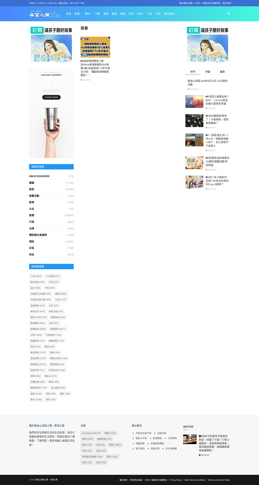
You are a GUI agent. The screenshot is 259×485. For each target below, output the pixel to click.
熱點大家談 (59, 358)
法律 (131, 13)
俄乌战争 (38, 282)
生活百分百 (57, 370)
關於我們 (227, 3)
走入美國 (58, 388)
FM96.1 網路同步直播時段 (208, 3)
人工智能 (53, 276)
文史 (149, 13)
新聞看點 (57, 329)
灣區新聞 (38, 358)
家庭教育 (38, 305)
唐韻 (60, 294)
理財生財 (38, 370)
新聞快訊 (38, 329)
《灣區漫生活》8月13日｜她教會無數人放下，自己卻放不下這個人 (217, 140)
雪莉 (51, 394)
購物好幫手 (39, 388)
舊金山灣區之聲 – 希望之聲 (46, 480)
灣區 (55, 352)
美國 (36, 376)
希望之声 (38, 311)
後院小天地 (39, 317)
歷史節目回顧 (186, 3)
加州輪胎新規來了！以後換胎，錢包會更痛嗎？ (217, 119)
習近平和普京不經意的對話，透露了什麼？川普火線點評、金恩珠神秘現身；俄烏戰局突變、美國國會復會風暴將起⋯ (214, 443)
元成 (54, 282)
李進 (36, 347)
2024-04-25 (86, 80)
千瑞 (50, 288)
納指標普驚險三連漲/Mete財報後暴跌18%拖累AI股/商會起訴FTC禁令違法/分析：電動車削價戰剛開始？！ (95, 68)
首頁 (68, 13)
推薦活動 (34, 195)
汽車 (97, 13)
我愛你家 (58, 317)
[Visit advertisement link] (51, 44)
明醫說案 (38, 341)
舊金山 (51, 376)
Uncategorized (39, 176)
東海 (50, 347)
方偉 (36, 335)
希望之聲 (56, 311)
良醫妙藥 (38, 382)
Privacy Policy (176, 480)
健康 (122, 13)
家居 (106, 13)
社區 (158, 13)
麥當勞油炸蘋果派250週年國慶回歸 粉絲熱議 (217, 161)
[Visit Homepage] (45, 14)
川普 (54, 305)
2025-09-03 (205, 455)
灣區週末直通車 (38, 234)
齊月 (51, 399)
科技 (139, 13)
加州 (36, 288)
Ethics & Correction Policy (219, 480)
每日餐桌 (38, 352)
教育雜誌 (38, 323)
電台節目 (169, 13)
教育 (114, 13)
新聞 (76, 13)
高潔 (36, 399)
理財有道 (57, 364)
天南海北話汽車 (41, 299)
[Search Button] (229, 13)
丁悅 (36, 276)
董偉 (54, 382)
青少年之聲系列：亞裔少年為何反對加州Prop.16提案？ (217, 181)
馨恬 (65, 394)
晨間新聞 (56, 341)
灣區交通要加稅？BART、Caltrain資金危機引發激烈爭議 (217, 100)
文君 (54, 323)
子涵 (60, 299)
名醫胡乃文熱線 (41, 294)
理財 (87, 13)
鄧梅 (36, 394)
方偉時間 (53, 335)
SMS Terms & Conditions (195, 480)
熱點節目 (38, 364)
